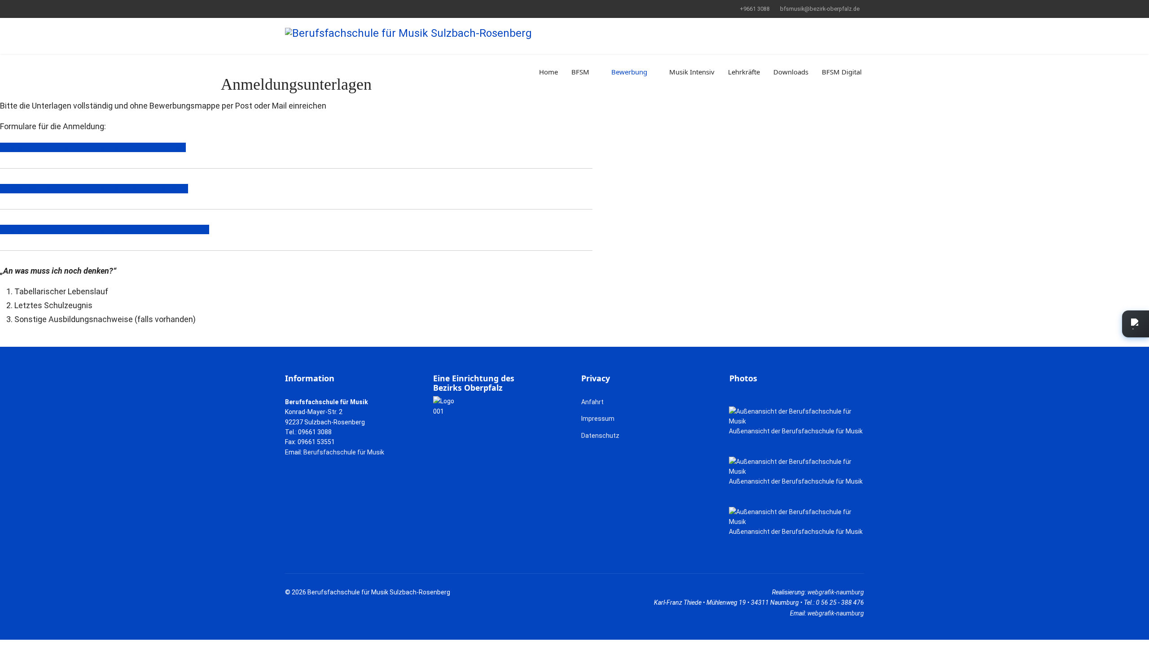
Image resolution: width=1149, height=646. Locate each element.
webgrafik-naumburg (835, 592)
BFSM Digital (842, 71)
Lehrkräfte (744, 71)
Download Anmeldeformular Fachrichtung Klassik (96, 147)
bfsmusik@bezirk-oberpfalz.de (820, 8)
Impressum (597, 418)
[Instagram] (315, 8)
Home (548, 71)
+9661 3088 (755, 8)
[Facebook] (287, 8)
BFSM (580, 71)
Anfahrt (592, 402)
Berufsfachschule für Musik (343, 452)
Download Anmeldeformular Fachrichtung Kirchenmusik (107, 229)
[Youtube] (301, 8)
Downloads (790, 71)
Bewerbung (629, 71)
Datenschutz (600, 435)
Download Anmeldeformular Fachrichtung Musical (97, 188)
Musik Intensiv (692, 71)
